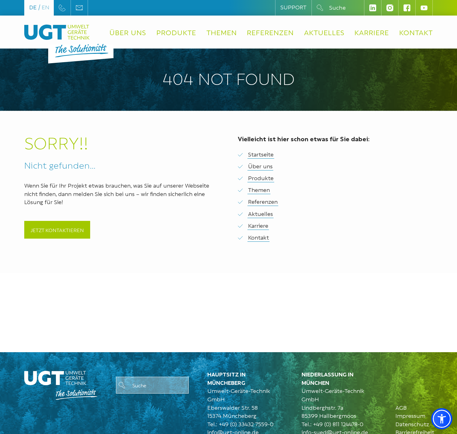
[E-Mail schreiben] (79, 7)
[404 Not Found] (60, 384)
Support (293, 6)
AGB (401, 407)
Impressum (410, 415)
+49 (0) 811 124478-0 (338, 423)
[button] (442, 419)
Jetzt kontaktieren (57, 230)
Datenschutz (412, 423)
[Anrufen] (62, 7)
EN (45, 6)
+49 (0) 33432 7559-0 (246, 423)
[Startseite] (57, 32)
